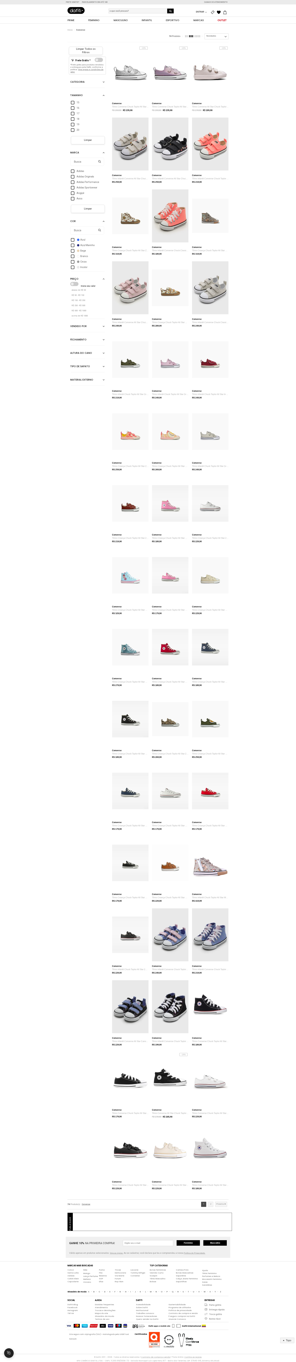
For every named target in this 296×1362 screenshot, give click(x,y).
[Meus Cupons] (213, 12)
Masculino (215, 1243)
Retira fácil (214, 1318)
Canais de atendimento (215, 2)
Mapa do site (101, 1313)
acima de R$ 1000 (80, 316)
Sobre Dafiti (142, 1307)
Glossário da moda (104, 1316)
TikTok (70, 1313)
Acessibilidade (143, 1304)
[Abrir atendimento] (9, 1353)
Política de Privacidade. (194, 1253)
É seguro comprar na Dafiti (182, 1316)
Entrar (200, 11)
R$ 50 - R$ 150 (78, 295)
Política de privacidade (180, 1310)
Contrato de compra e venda (183, 1313)
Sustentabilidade (177, 1304)
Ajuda (205, 1270)
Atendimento (101, 1307)
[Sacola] (226, 12)
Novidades (211, 36)
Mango (86, 1273)
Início (70, 30)
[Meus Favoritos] (219, 12)
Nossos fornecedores (146, 1316)
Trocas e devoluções (105, 1310)
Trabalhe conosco (145, 1313)
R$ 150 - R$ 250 (78, 300)
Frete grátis (215, 1304)
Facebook (72, 1307)
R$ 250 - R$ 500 (78, 305)
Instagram (72, 1310)
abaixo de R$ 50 (79, 290)
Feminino (188, 1243)
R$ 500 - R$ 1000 (79, 311)
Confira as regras (193, 1357)
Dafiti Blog (72, 1304)
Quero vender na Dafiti (147, 1319)
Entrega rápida (217, 1309)
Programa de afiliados (180, 1307)
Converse (80, 30)
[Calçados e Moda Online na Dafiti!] (76, 10)
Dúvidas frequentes (104, 1304)
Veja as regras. (116, 1253)
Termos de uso (102, 1319)
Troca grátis (215, 1314)
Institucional (142, 1310)
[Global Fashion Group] (139, 1326)
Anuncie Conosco (177, 1319)
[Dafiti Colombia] (204, 1326)
